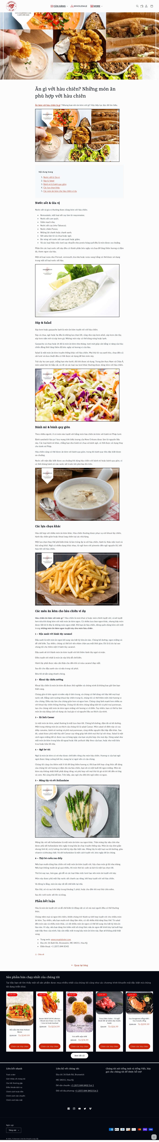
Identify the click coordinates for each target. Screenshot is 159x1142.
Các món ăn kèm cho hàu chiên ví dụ (60, 191)
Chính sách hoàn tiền (15, 1092)
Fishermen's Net (17, 1138)
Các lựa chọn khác (51, 187)
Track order (10, 1075)
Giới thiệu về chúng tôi (15, 1079)
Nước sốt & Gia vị (51, 177)
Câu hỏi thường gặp (14, 1083)
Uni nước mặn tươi (79, 1037)
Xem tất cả (79, 1055)
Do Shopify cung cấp (31, 1138)
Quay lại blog (81, 965)
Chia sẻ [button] (41, 954)
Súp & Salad (48, 181)
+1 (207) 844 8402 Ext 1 (82, 1085)
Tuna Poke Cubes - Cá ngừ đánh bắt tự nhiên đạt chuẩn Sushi (109, 1021)
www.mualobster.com (61, 939)
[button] (59, 6)
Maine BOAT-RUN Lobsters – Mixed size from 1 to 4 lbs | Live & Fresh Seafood (49, 1021)
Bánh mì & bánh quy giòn (54, 184)
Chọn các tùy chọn (19, 1046)
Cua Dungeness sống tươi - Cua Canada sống (139, 1020)
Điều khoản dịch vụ (14, 1087)
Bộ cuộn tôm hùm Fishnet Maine (20, 1031)
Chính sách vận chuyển (15, 1096)
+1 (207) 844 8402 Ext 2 (86, 1090)
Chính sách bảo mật (14, 1100)
